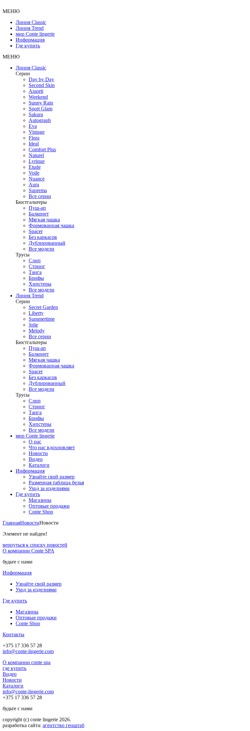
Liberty (36, 313)
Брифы (36, 278)
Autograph (40, 120)
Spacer (36, 371)
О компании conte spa (26, 662)
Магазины (40, 500)
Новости (38, 453)
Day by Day (41, 79)
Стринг (37, 266)
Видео (36, 459)
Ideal (34, 143)
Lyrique (37, 161)
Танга (35, 272)
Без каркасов (43, 237)
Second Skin (42, 85)
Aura (34, 184)
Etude (35, 167)
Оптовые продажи (49, 506)
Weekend (38, 97)
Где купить (28, 45)
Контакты (13, 634)
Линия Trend (30, 28)
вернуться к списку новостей (35, 545)
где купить (14, 668)
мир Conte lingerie (35, 34)
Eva (33, 126)
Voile (34, 173)
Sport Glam (40, 108)
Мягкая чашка (44, 219)
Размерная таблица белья (56, 482)
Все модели (41, 249)
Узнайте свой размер (52, 476)
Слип (35, 260)
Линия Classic (31, 22)
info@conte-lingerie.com (28, 651)
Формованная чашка (51, 225)
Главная (11, 523)
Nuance (37, 178)
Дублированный (47, 243)
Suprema (38, 190)
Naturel (36, 155)
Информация (30, 40)
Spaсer (36, 231)
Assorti (36, 91)
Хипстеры (40, 284)
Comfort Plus (42, 149)
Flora (34, 138)
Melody (37, 330)
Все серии (40, 196)
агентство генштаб (63, 725)
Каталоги (39, 465)
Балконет (39, 214)
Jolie (33, 325)
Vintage (37, 132)
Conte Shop (41, 511)
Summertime (42, 319)
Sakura (36, 114)
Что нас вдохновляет (52, 447)
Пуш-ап (37, 208)
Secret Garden (43, 307)
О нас (35, 441)
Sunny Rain (41, 102)
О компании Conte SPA (28, 550)
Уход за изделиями (49, 488)
